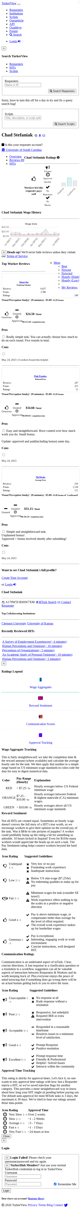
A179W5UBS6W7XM (20, 602)
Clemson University (14, 623)
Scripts (13, 17)
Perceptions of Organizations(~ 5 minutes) (28, 650)
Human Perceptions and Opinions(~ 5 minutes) (31, 659)
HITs (12, 67)
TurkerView (9, 3)
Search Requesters (63, 91)
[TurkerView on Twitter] (66, 1205)
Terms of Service (17, 256)
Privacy (32, 1205)
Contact (58, 1205)
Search (17, 34)
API (12, 24)
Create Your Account (15, 577)
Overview (15, 156)
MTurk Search (47, 602)
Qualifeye (15, 27)
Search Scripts (66, 124)
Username (11, 1172)
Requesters (16, 10)
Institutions (16, 13)
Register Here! (36, 1198)
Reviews (16, 160)
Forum (13, 31)
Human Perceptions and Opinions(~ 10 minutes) (32, 646)
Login (13, 41)
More (57, 262)
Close (6, 1136)
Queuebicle (16, 20)
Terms (42, 1205)
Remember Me (66, 1184)
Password (11, 1180)
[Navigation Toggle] (18, 4)
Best (64, 266)
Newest (66, 269)
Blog (50, 1205)
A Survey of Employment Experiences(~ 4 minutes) (34, 641)
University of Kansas (40, 623)
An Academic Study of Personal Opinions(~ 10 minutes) (37, 654)
